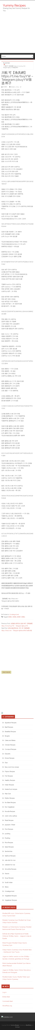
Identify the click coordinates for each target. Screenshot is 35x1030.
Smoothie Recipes (10, 869)
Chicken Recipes (10, 745)
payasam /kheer (10, 825)
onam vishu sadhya (11, 816)
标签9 (23, 617)
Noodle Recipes (10, 811)
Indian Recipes (9, 785)
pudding (7, 833)
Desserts (7, 754)
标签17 (10, 617)
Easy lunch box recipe (12, 767)
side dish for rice (10, 860)
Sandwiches (8, 851)
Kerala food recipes (11, 789)
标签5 (15, 617)
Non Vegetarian (9, 807)
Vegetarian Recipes (11, 900)
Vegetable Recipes (11, 896)
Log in (4, 992)
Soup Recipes (9, 878)
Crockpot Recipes (10, 749)
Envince (17, 1027)
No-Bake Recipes (10, 802)
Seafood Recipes (10, 856)
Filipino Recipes (10, 771)
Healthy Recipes (10, 780)
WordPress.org (7, 1006)
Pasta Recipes (9, 820)
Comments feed (7, 1001)
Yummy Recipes (14, 5)
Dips (6, 762)
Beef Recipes (9, 727)
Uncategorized (14, 614)
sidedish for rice (10, 865)
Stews (7, 887)
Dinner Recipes (9, 758)
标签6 (19, 617)
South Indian (9, 882)
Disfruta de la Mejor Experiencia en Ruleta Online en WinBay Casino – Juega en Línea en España (16, 936)
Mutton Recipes (10, 798)
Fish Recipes (9, 776)
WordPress (28, 1025)
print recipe (6, 672)
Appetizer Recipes (10, 722)
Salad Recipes (9, 847)
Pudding (7, 838)
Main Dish (8, 793)
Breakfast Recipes (10, 731)
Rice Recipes (9, 842)
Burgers (7, 736)
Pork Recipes (9, 829)
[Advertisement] (17, 34)
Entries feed (6, 997)
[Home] (4, 64)
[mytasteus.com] (7, 1017)
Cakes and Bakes (10, 740)
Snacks (7, 873)
